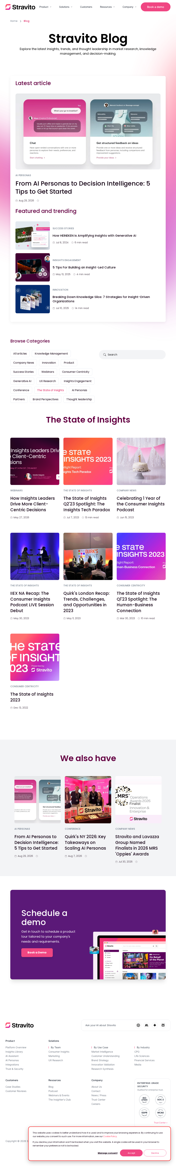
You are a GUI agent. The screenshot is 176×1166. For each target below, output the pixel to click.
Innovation (49, 363)
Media (137, 1064)
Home (14, 21)
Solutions (64, 6)
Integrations (12, 1064)
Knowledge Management (51, 354)
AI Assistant (12, 1055)
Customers (86, 6)
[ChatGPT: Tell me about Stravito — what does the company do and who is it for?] (138, 1025)
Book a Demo (37, 952)
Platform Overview (16, 1047)
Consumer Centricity (75, 372)
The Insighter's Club (59, 1099)
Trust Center (98, 1099)
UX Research (47, 381)
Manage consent (108, 1153)
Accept (131, 1153)
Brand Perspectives (45, 399)
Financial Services (144, 1060)
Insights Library (14, 1051)
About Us (96, 1086)
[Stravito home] (20, 7)
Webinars (47, 372)
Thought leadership (79, 399)
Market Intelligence (102, 1051)
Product (43, 6)
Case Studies (13, 1086)
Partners (19, 399)
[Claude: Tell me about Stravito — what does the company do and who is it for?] (147, 1025)
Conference (21, 390)
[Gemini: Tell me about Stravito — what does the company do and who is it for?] (155, 1025)
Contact (95, 1091)
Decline (155, 1153)
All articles (20, 354)
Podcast (53, 1091)
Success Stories (23, 372)
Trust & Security (14, 1068)
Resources (106, 6)
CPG (136, 1051)
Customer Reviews (16, 1091)
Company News (23, 363)
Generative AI (22, 381)
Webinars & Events (58, 1095)
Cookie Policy (110, 1136)
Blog (50, 1086)
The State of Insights (50, 390)
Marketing (54, 1055)
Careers (95, 1103)
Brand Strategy (100, 1060)
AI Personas (79, 390)
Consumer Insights (58, 1051)
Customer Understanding (105, 1055)
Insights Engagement (77, 381)
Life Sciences (141, 1055)
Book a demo (155, 7)
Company (128, 6)
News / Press (98, 1095)
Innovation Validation (103, 1064)
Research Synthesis (102, 1068)
